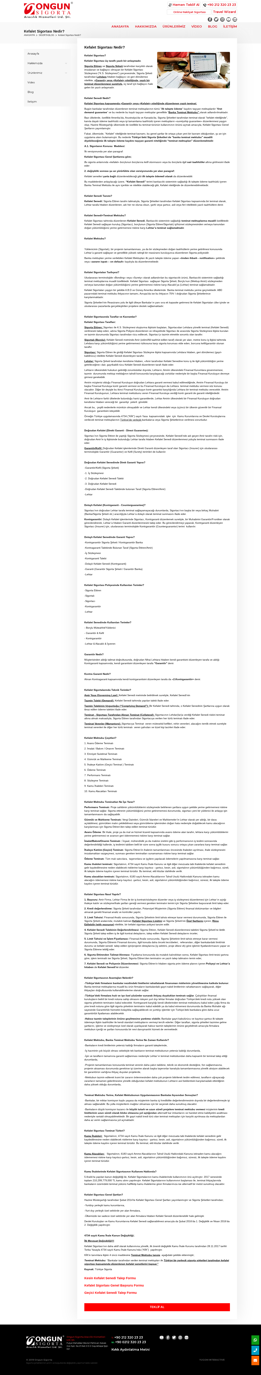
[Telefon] (255, 1350)
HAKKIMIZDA (146, 26)
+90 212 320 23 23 (221, 5)
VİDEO (196, 26)
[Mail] (255, 1360)
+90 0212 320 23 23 (130, 1342)
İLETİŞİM (230, 26)
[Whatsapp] (255, 1340)
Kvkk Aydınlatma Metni (130, 1350)
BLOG (212, 26)
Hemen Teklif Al (185, 5)
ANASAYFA (120, 26)
